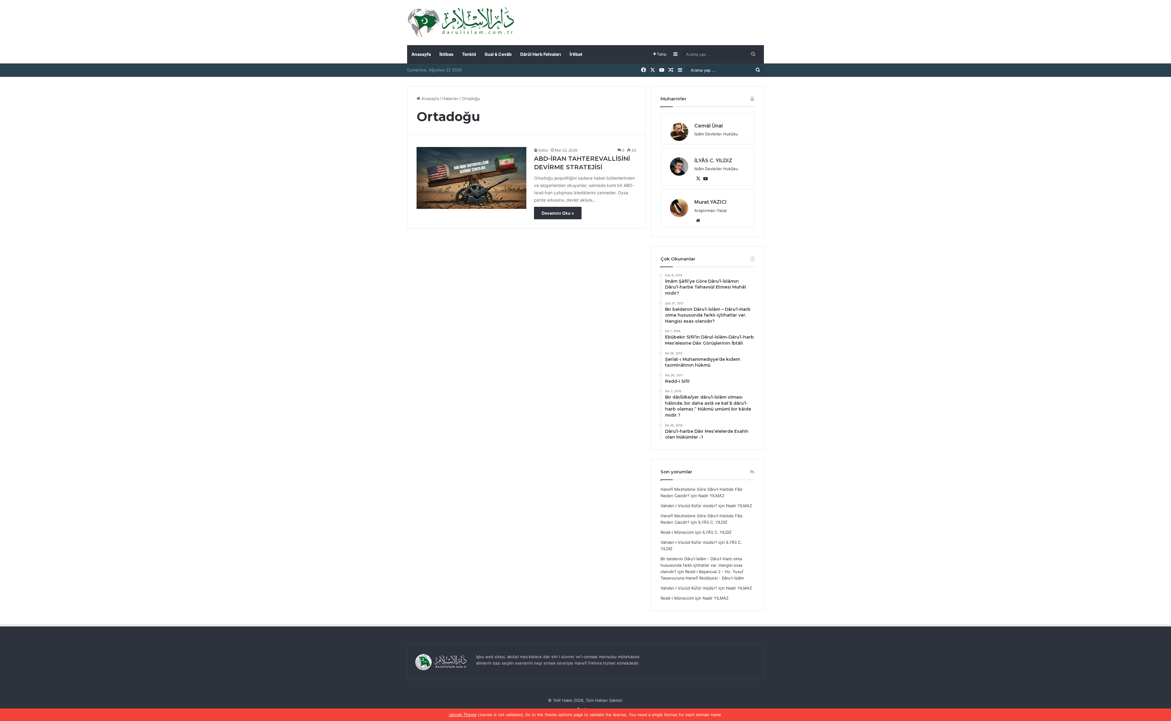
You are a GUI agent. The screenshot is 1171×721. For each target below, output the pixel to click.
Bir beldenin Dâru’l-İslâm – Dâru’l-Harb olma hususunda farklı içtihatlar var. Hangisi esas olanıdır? (702, 565)
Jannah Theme (463, 714)
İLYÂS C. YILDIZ (713, 160)
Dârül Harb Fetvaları (540, 54)
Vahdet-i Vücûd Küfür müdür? (689, 505)
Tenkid (469, 54)
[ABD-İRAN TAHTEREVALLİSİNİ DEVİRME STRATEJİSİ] (471, 178)
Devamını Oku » (558, 213)
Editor (543, 150)
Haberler (450, 98)
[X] (698, 178)
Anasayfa (421, 54)
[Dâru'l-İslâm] (460, 22)
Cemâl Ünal (708, 126)
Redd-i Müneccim (677, 532)
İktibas (446, 54)
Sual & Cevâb (498, 54)
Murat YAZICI (710, 202)
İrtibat (576, 54)
